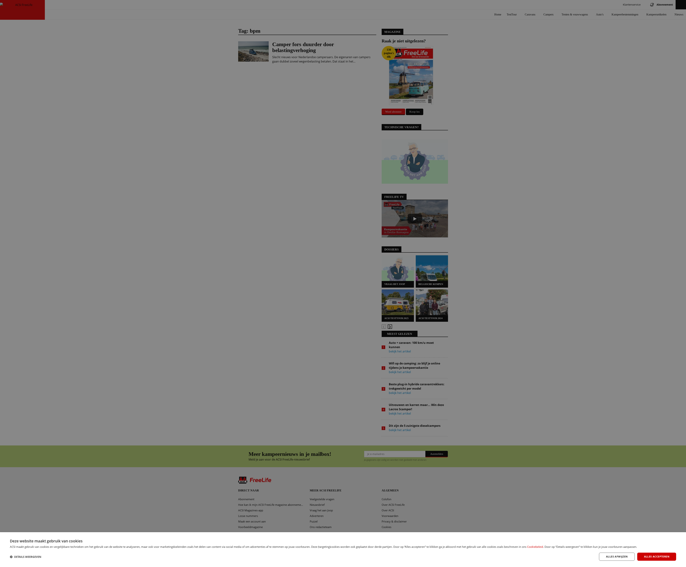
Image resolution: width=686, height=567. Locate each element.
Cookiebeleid (535, 547)
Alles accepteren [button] (656, 556)
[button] (25, 557)
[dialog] (343, 549)
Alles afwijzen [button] (617, 556)
